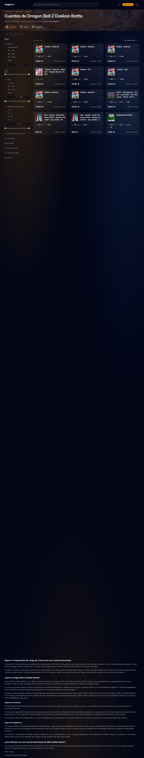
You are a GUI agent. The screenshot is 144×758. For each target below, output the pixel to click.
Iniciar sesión (128, 4)
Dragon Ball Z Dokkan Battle (14, 11)
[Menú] (137, 4)
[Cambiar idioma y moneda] (119, 5)
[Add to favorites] (41, 47)
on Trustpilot (51, 21)
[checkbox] (37, 51)
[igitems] (9, 4)
